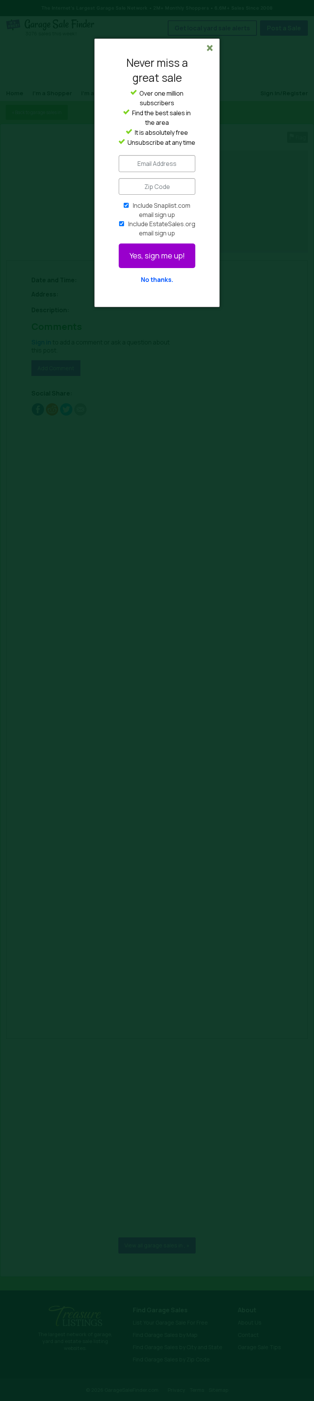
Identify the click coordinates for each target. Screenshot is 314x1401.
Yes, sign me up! (157, 255)
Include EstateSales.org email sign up (161, 228)
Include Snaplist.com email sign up (161, 210)
